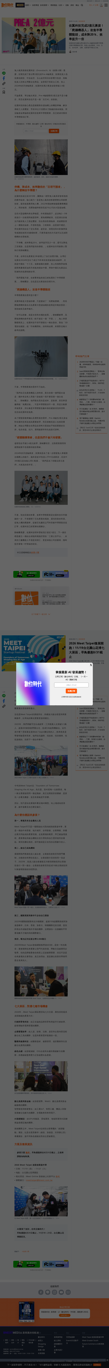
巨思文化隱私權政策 (75, 697)
